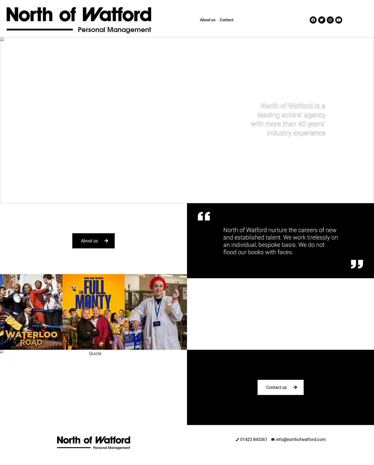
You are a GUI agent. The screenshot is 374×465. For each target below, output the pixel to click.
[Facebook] (313, 19)
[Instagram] (330, 19)
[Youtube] (338, 19)
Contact (226, 20)
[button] (187, 120)
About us (207, 20)
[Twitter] (321, 19)
